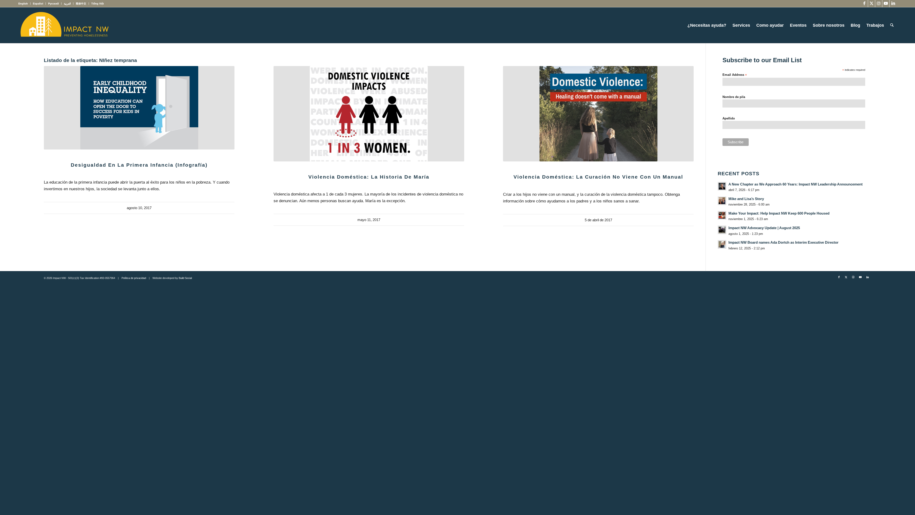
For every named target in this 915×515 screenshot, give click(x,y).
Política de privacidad (134, 278)
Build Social (185, 278)
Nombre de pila (733, 97)
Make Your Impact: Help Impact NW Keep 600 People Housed (778, 213)
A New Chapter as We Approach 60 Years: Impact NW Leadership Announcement (795, 184)
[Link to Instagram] (878, 3)
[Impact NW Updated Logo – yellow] (64, 25)
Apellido (728, 118)
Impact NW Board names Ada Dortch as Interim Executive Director (783, 242)
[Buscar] (892, 25)
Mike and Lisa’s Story (746, 199)
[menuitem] (24, 3)
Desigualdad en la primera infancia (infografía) (139, 165)
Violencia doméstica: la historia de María (368, 177)
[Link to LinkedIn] (893, 3)
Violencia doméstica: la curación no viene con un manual (598, 177)
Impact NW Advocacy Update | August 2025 (764, 228)
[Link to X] (871, 3)
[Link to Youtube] (885, 3)
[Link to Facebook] (864, 3)
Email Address (734, 75)
